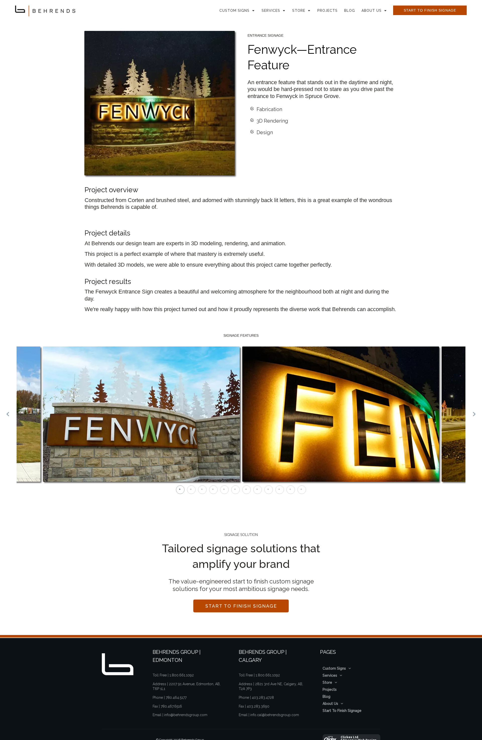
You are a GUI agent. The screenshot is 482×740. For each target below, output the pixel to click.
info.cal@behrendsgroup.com (274, 715)
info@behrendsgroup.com (185, 715)
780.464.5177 (176, 698)
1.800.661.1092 (181, 675)
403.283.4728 (263, 698)
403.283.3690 (258, 706)
